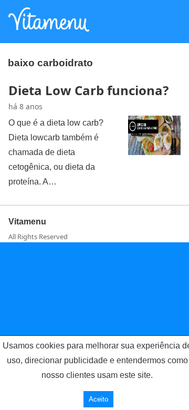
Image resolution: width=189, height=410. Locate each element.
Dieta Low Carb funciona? (88, 90)
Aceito (98, 399)
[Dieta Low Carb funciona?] (154, 152)
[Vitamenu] (48, 28)
